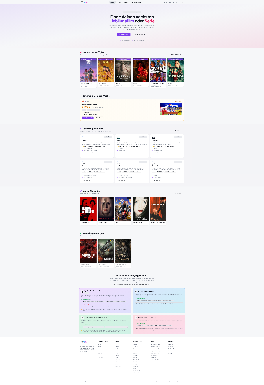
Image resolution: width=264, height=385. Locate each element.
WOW (99, 350)
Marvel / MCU (136, 346)
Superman (135, 355)
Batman (135, 353)
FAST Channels (154, 355)
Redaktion (170, 350)
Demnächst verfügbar (156, 344)
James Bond (136, 359)
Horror (117, 350)
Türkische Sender (155, 359)
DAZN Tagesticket (155, 353)
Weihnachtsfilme (136, 375)
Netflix (99, 344)
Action (117, 344)
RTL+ (99, 355)
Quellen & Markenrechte (173, 348)
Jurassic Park (136, 364)
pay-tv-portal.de (85, 353)
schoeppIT (99, 381)
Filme (120, 2)
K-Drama (117, 361)
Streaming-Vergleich (155, 346)
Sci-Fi (117, 357)
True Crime (118, 359)
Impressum (170, 344)
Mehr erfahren (89, 81)
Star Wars (135, 344)
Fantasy (117, 355)
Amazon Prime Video (102, 348)
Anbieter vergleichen (138, 34)
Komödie (117, 346)
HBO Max (100, 353)
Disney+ (100, 346)
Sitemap (170, 353)
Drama (117, 353)
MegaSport (153, 357)
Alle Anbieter (178, 130)
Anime (117, 364)
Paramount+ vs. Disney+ (156, 348)
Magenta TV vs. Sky (155, 350)
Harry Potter (136, 350)
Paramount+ (100, 357)
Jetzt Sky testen (87, 117)
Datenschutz (171, 346)
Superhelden (118, 366)
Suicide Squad (136, 370)
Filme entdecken (124, 34)
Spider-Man (135, 357)
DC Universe (136, 348)
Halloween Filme (136, 372)
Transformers (136, 366)
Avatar (134, 368)
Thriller (117, 348)
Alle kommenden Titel (176, 54)
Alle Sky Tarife (98, 117)
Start (113, 2)
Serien (126, 2)
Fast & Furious (136, 361)
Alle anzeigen (178, 193)
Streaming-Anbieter (136, 2)
